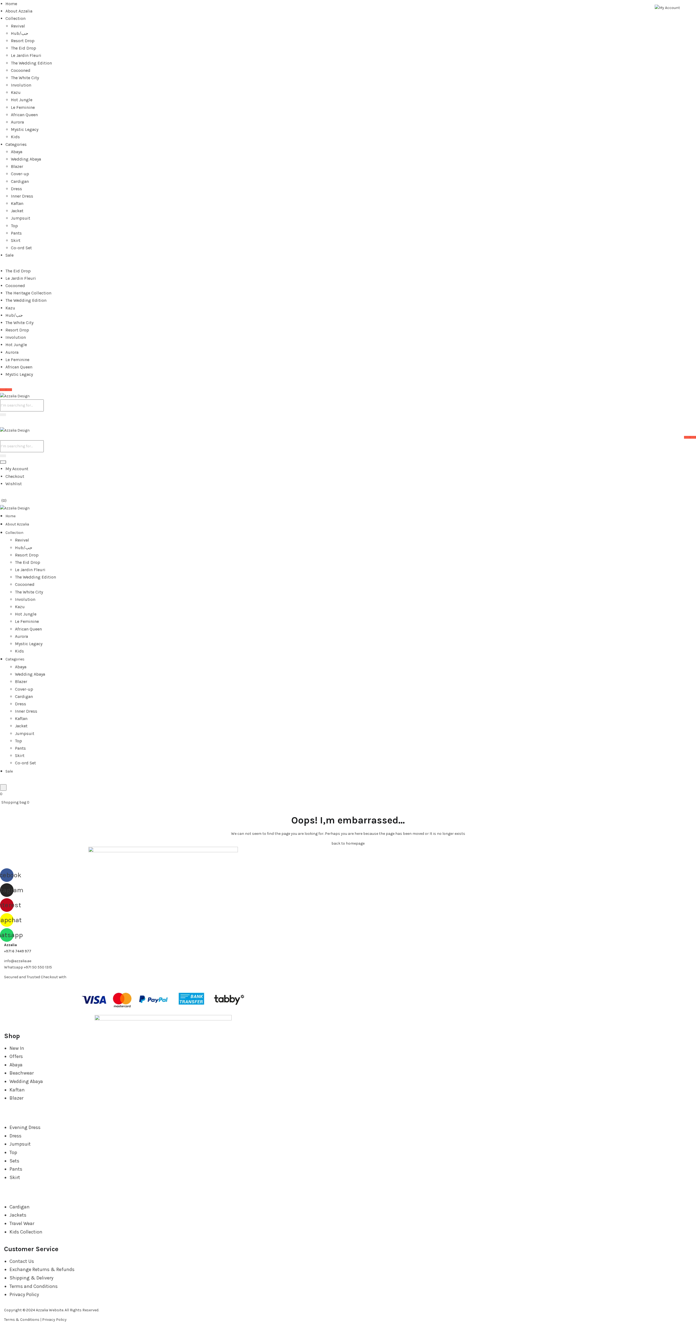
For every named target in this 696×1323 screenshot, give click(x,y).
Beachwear (22, 1073)
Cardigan (20, 181)
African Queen (24, 114)
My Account (16, 468)
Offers (16, 1056)
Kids (15, 136)
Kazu (16, 92)
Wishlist (13, 483)
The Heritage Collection (28, 293)
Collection (15, 18)
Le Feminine (23, 107)
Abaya (16, 151)
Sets (14, 1161)
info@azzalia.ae (17, 961)
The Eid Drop (23, 48)
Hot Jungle (21, 99)
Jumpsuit (20, 218)
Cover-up (20, 173)
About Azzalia (18, 11)
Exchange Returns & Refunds (42, 1269)
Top (14, 225)
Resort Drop (23, 40)
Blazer (17, 166)
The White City (25, 77)
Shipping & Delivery (31, 1278)
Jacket (17, 210)
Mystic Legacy (24, 129)
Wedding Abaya (26, 159)
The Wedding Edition (31, 63)
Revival (18, 26)
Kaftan (17, 203)
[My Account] (667, 7)
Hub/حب (19, 33)
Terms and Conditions (34, 1286)
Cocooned (20, 70)
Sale (9, 255)
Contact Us (22, 1261)
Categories (16, 144)
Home (11, 3)
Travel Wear (22, 1223)
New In (17, 1048)
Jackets (18, 1215)
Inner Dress (22, 196)
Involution (21, 85)
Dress (16, 188)
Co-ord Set (21, 247)
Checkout (14, 476)
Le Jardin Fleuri (26, 55)
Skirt (15, 240)
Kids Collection (26, 1232)
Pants (16, 233)
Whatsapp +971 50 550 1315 (28, 967)
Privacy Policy (24, 1294)
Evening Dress (25, 1127)
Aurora (17, 122)
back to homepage (348, 843)
